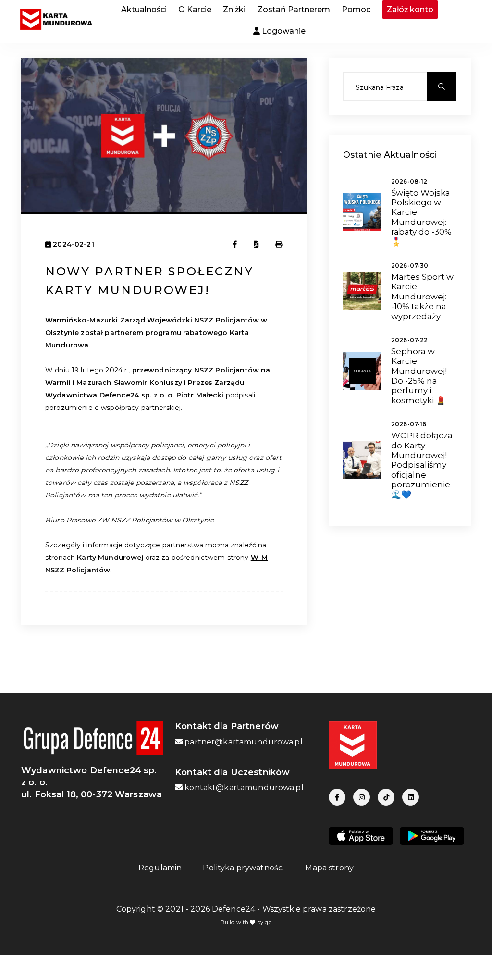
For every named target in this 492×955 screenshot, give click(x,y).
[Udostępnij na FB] (235, 244)
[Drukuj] (279, 244)
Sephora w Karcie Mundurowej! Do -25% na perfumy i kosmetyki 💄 (419, 376)
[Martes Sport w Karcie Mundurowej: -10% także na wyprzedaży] (362, 290)
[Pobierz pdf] (256, 244)
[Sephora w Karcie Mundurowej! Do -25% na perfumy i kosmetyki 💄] (362, 370)
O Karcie (194, 9)
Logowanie (283, 31)
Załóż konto (410, 9)
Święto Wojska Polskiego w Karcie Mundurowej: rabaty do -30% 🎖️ (421, 217)
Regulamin (160, 867)
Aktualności (144, 9)
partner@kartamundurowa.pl (243, 741)
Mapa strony (329, 867)
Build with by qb (246, 922)
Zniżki (234, 9)
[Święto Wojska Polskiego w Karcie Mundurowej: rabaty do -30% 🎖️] (362, 211)
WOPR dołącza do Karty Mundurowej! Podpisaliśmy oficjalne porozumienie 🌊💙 (422, 465)
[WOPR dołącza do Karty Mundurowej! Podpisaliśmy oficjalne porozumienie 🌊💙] (362, 459)
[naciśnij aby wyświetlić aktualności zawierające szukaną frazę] (441, 86)
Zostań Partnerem (294, 9)
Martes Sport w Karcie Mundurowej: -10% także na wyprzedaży (422, 296)
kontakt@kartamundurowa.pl (243, 787)
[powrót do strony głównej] (53, 19)
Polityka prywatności (243, 867)
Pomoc (356, 9)
